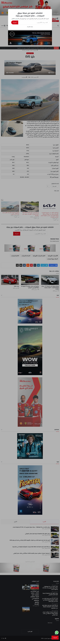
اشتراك (14, 22)
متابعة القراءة (30, 26)
